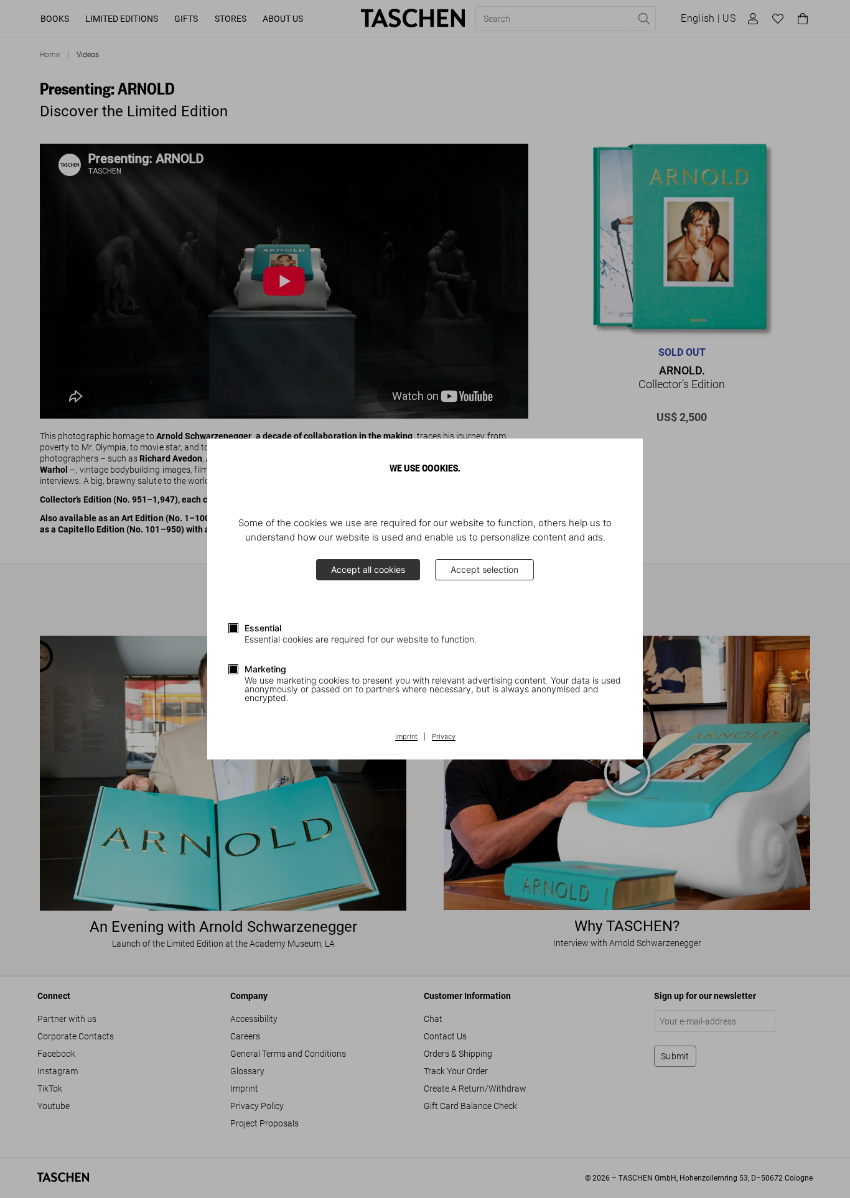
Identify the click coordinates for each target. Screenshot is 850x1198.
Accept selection (484, 569)
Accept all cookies (368, 569)
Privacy (443, 737)
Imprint (406, 737)
